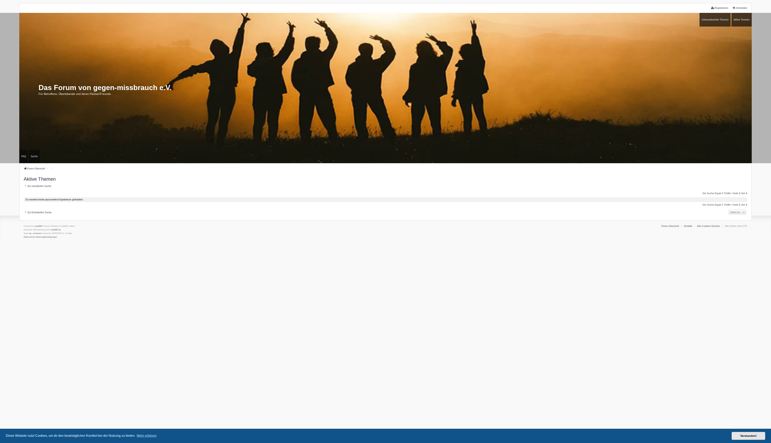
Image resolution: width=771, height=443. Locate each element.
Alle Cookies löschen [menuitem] (708, 226)
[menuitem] (29, 237)
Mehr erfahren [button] (147, 435)
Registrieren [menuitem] (721, 8)
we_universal (35, 233)
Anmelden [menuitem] (741, 8)
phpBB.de (56, 230)
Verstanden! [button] (748, 435)
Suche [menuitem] (34, 156)
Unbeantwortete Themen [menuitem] (715, 19)
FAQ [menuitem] (23, 156)
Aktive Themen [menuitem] (741, 19)
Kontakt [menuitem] (688, 226)
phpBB (38, 226)
